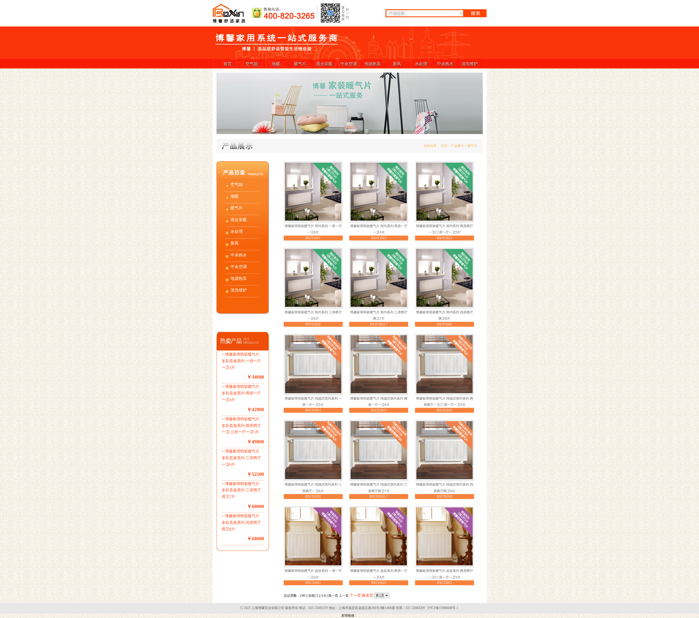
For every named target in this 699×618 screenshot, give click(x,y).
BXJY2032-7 (379, 324)
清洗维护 (469, 63)
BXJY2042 (444, 324)
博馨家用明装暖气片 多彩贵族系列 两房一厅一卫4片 (241, 393)
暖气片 (300, 63)
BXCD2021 (379, 410)
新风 (397, 63)
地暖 (276, 63)
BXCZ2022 (444, 583)
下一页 (355, 595)
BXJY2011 (313, 238)
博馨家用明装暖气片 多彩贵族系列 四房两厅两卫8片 (241, 522)
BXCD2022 (444, 410)
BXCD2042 (444, 496)
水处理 (421, 63)
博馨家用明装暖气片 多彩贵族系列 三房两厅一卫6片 (241, 458)
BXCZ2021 (378, 583)
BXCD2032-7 (378, 496)
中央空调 (348, 63)
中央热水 (445, 63)
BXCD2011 (313, 410)
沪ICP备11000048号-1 (442, 608)
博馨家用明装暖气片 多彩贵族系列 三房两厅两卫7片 (241, 490)
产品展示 (457, 146)
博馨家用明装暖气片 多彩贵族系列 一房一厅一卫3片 (241, 361)
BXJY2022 (444, 238)
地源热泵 (373, 63)
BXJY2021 (378, 238)
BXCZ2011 (313, 583)
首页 (227, 63)
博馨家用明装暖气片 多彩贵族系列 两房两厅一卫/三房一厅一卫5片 (241, 425)
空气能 (252, 63)
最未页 (367, 595)
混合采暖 (324, 63)
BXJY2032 (313, 324)
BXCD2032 (313, 496)
